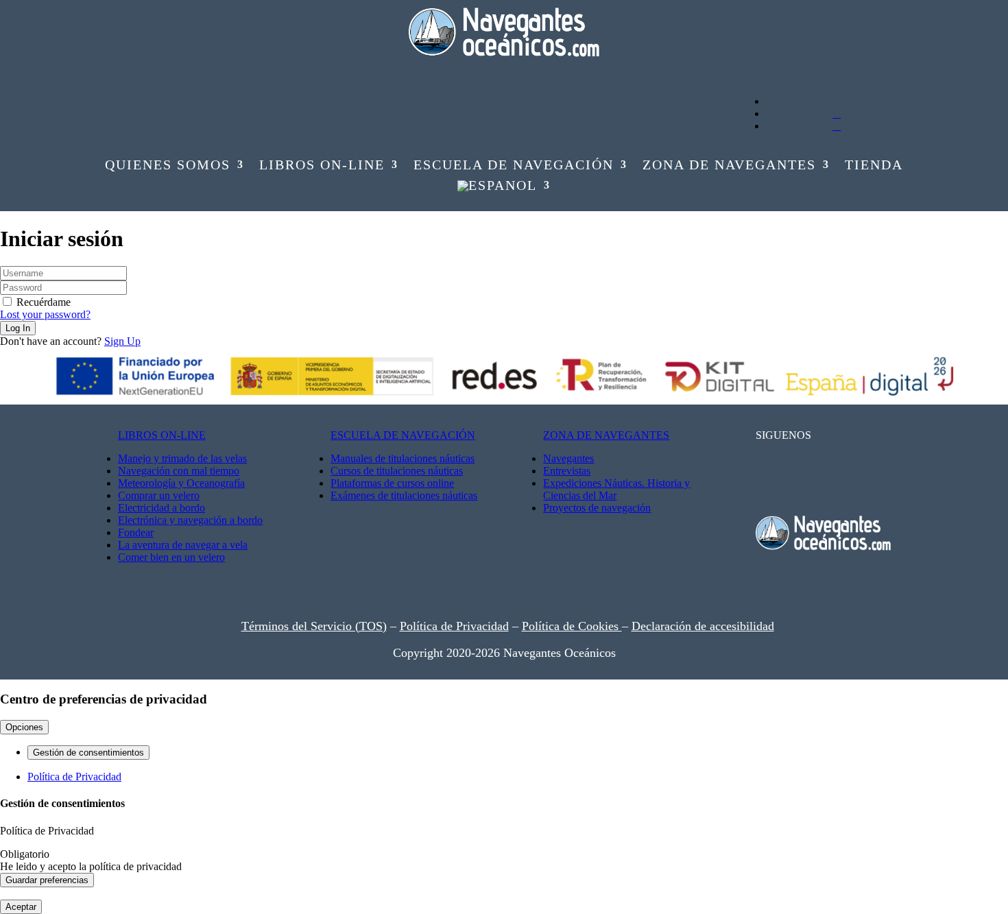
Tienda (874, 166)
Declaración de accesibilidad (703, 626)
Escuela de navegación (513, 166)
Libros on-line (322, 166)
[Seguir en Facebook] (139, 70)
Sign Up (122, 341)
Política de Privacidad (454, 626)
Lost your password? (45, 314)
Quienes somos (167, 166)
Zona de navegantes (729, 166)
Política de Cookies (572, 626)
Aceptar (20, 907)
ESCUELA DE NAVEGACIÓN (403, 435)
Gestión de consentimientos (88, 752)
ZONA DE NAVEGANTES (606, 435)
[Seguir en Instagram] (167, 70)
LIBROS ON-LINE (162, 435)
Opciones (24, 727)
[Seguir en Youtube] (112, 70)
